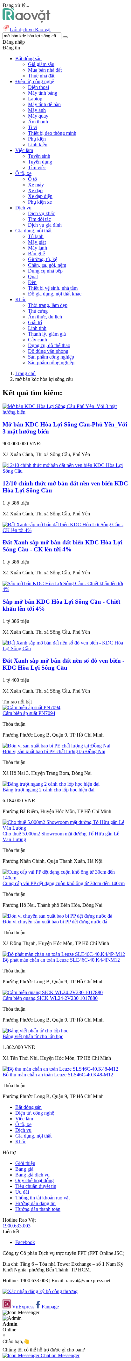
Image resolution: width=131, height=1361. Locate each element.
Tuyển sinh (39, 156)
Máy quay (38, 116)
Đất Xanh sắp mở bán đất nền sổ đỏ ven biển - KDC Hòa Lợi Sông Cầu (63, 664)
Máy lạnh (37, 248)
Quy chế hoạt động (34, 1180)
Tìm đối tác (39, 219)
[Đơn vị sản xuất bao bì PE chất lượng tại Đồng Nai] (56, 745)
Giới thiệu (25, 1163)
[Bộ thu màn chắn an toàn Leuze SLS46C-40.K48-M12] (60, 1069)
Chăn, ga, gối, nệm (47, 265)
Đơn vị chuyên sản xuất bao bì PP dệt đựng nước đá (55, 921)
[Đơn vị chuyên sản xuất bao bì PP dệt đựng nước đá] (57, 916)
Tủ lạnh (36, 236)
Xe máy (36, 184)
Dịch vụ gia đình (45, 225)
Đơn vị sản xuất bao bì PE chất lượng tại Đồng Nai (54, 751)
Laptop (35, 98)
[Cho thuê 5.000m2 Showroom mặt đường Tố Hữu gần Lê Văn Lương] (65, 828)
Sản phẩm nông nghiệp (51, 362)
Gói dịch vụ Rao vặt (30, 29)
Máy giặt (37, 242)
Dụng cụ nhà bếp (45, 270)
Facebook (25, 1242)
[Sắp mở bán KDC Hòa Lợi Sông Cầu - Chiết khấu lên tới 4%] (65, 589)
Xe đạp (35, 190)
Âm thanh (38, 121)
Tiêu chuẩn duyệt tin (35, 1186)
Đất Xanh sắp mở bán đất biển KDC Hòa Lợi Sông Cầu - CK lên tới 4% (62, 546)
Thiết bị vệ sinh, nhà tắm (53, 288)
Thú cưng (38, 311)
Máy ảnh (37, 110)
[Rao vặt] (27, 21)
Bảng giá (24, 1169)
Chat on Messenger (59, 1355)
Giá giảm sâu (41, 64)
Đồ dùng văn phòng (48, 351)
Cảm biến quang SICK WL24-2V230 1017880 (50, 998)
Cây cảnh (37, 339)
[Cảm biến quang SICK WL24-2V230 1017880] (53, 992)
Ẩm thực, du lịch (45, 316)
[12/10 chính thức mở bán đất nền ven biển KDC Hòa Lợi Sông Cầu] (65, 471)
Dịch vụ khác (41, 213)
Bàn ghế (36, 253)
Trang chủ (25, 373)
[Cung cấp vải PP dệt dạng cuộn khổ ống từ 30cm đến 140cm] (65, 877)
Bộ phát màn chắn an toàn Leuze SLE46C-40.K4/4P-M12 (61, 960)
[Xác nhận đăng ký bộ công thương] (40, 1291)
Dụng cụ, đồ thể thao (49, 345)
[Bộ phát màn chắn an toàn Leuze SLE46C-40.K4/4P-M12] (64, 954)
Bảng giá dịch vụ (32, 1174)
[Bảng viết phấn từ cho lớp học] (35, 1030)
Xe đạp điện (40, 196)
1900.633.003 (17, 1225)
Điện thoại (38, 87)
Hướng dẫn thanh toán (37, 1209)
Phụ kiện (37, 139)
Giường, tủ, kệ (42, 259)
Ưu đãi (22, 1192)
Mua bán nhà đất (45, 70)
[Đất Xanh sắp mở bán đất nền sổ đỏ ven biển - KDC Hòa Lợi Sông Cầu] (65, 648)
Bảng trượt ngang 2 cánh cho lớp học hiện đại (48, 789)
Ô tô (32, 179)
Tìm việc (37, 167)
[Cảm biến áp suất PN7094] (31, 707)
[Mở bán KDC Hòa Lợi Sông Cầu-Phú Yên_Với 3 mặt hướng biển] (65, 412)
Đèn (32, 282)
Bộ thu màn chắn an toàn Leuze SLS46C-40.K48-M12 (58, 1074)
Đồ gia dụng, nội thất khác (54, 293)
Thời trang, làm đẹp (47, 305)
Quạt (33, 276)
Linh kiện (37, 144)
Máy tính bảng (42, 93)
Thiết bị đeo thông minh (52, 133)
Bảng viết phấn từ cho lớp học (33, 1036)
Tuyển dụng (40, 161)
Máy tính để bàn (44, 104)
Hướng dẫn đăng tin (35, 1203)
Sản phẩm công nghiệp (51, 357)
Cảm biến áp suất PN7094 (29, 713)
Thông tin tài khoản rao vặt (42, 1197)
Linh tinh (37, 328)
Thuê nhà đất (41, 75)
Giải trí (35, 322)
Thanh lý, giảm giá (47, 334)
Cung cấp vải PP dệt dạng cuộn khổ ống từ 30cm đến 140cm (64, 883)
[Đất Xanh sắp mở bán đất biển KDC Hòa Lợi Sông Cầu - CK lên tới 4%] (65, 530)
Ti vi (32, 127)
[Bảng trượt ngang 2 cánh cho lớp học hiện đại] (51, 784)
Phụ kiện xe (40, 202)
